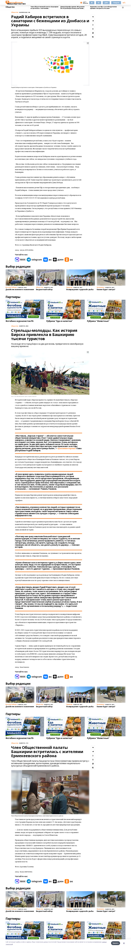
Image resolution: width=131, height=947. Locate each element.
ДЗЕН (106, 3)
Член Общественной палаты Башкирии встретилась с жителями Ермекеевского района (44, 7)
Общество (10, 7)
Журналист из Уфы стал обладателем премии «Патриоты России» (103, 7)
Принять (116, 943)
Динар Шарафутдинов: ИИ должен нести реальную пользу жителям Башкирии (72, 7)
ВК (92, 3)
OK (98, 3)
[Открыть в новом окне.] (20, 259)
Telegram (116, 3)
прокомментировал (67, 448)
